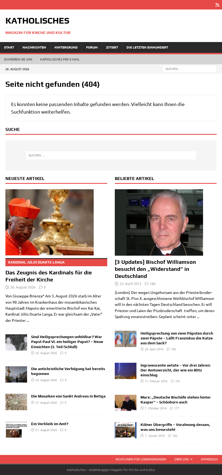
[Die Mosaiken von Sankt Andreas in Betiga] (16, 402)
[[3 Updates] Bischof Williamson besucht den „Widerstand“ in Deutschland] (166, 222)
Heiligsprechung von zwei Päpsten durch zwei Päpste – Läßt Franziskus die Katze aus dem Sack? (177, 338)
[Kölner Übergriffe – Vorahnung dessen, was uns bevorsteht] (125, 430)
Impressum (209, 459)
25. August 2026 (46, 353)
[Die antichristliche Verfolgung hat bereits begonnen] (16, 374)
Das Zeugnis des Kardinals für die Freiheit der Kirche (48, 271)
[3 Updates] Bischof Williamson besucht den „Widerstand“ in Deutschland (155, 269)
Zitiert (112, 47)
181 (177, 381)
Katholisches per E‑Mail (60, 59)
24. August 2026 (46, 380)
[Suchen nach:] (189, 68)
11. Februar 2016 (156, 381)
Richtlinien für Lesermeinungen (141, 459)
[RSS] (217, 4)
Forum (92, 47)
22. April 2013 (130, 283)
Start (9, 47)
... (28, 320)
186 (152, 283)
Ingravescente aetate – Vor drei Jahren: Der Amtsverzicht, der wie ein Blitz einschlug (176, 370)
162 (174, 435)
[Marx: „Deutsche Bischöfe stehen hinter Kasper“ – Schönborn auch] (125, 403)
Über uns (181, 459)
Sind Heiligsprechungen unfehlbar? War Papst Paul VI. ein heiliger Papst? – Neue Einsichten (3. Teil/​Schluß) (67, 342)
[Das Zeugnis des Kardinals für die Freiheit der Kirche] (56, 222)
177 (176, 408)
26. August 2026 (22, 287)
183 (173, 349)
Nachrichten (34, 47)
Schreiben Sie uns (18, 59)
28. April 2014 (154, 349)
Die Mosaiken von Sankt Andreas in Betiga (68, 396)
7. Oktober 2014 (155, 408)
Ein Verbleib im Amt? (49, 424)
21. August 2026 (46, 402)
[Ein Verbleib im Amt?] (16, 429)
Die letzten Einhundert (147, 47)
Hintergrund (66, 47)
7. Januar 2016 (155, 435)
